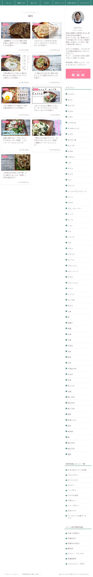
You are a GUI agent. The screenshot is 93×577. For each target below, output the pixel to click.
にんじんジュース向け (76, 564)
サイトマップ (84, 3)
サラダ (46, 3)
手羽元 (70, 346)
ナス (69, 231)
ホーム (8, 3)
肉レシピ (34, 3)
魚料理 (70, 431)
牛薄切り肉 (72, 369)
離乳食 (70, 548)
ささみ (70, 111)
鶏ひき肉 (71, 443)
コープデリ (72, 490)
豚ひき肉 (71, 403)
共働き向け (72, 538)
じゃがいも (72, 123)
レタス (70, 288)
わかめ (70, 151)
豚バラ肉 (71, 409)
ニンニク (71, 237)
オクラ (70, 168)
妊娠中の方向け (74, 543)
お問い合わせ (71, 3)
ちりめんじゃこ (74, 128)
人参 (69, 311)
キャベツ (71, 186)
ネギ (69, 243)
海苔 (69, 357)
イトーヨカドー (74, 505)
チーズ (70, 220)
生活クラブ (72, 511)
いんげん (71, 94)
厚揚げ (70, 323)
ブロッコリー (73, 266)
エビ (69, 163)
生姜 (69, 380)
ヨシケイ (71, 485)
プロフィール (59, 3)
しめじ (70, 117)
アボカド (71, 157)
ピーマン (71, 260)
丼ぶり (70, 306)
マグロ (70, 277)
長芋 (69, 426)
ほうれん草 (72, 140)
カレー (70, 180)
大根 (69, 334)
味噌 (69, 328)
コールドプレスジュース (77, 191)
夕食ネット (72, 500)
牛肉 (69, 363)
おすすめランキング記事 (77, 470)
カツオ (70, 174)
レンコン (71, 294)
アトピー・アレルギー (76, 553)
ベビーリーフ (73, 271)
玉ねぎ (70, 374)
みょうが (71, 145)
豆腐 (69, 391)
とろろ (70, 134)
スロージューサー (74, 208)
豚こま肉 (71, 397)
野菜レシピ (21, 3)
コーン (70, 197)
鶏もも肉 (71, 449)
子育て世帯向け (74, 533)
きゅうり (71, 105)
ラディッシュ (73, 283)
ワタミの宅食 (73, 495)
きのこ (70, 100)
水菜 (69, 351)
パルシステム (73, 475)
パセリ (70, 248)
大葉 (69, 340)
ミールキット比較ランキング (77, 517)
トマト (70, 226)
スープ (70, 214)
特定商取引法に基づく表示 (30, 574)
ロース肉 (71, 300)
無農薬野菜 (72, 559)
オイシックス (73, 480)
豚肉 (69, 414)
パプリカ (71, 254)
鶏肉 (69, 454)
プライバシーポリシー (12, 574)
